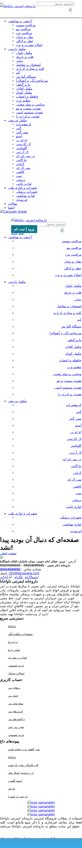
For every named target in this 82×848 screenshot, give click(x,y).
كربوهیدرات (23, 124)
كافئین (20, 172)
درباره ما (13, 641)
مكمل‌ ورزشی (17, 120)
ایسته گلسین (15, 780)
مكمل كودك (24, 92)
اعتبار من (13, 695)
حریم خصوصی (16, 665)
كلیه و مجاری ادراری (30, 69)
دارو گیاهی (23, 84)
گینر (18, 128)
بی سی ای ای (25, 156)
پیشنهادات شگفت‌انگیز (20, 634)
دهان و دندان (24, 37)
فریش (11, 788)
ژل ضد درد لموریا (18, 796)
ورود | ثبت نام (24, 229)
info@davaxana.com (24, 573)
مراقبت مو (23, 29)
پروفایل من (14, 687)
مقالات (12, 204)
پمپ (19, 176)
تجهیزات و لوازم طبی (22, 188)
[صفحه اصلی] (34, 12)
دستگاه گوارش (26, 77)
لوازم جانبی (23, 184)
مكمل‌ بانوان (24, 53)
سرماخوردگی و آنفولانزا (32, 81)
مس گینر (22, 132)
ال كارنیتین (23, 144)
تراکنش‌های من (16, 719)
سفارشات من (15, 703)
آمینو (19, 136)
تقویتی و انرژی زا (27, 116)
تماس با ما (14, 649)
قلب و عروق (24, 57)
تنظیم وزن (23, 100)
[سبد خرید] (41, 12)
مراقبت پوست (25, 25)
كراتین (20, 164)
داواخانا (12, 626)
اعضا (11, 207)
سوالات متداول (16, 673)
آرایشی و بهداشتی (20, 21)
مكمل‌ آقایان (24, 88)
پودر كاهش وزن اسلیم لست (24, 749)
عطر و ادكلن (24, 41)
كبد (18, 73)
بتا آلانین (21, 160)
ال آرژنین (22, 152)
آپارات (4, 577)
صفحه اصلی (8, 553)
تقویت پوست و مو (28, 108)
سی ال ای (23, 168)
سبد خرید (17, 233)
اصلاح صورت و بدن (29, 45)
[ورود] (48, 12)
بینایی (19, 61)
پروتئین (20, 180)
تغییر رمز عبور (16, 727)
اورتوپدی (21, 200)
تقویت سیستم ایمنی (29, 112)
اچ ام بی (21, 140)
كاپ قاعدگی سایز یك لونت (23, 765)
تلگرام (19, 577)
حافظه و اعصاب (27, 96)
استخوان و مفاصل (28, 65)
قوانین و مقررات (17, 657)
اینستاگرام (31, 577)
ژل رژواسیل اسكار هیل (21, 772)
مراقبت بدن (24, 33)
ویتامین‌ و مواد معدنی (30, 104)
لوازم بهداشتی (25, 196)
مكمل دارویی (17, 49)
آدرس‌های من (15, 711)
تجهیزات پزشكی (26, 192)
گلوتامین (21, 148)
